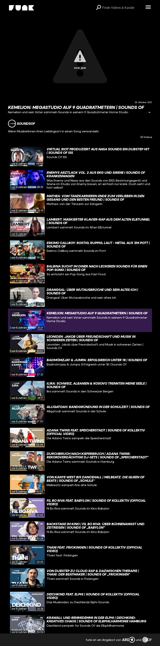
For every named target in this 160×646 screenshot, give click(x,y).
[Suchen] (98, 8)
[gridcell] (80, 156)
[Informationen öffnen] (149, 112)
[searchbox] (122, 8)
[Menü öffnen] (148, 7)
